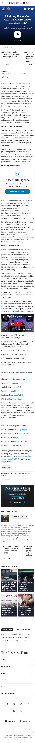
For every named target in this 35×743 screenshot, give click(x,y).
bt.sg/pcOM (17, 437)
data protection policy (28, 732)
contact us (14, 729)
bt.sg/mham (13, 383)
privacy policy (26, 729)
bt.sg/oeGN (11, 391)
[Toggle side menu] (2, 2)
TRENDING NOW (8, 567)
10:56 (30, 64)
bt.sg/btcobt (22, 430)
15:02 (7, 64)
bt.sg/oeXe (18, 387)
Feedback (6, 480)
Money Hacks (6, 467)
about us (7, 729)
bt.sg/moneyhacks (15, 399)
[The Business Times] (15, 3)
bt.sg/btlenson (16, 445)
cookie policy (17, 732)
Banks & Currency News (23, 629)
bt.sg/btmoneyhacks (16, 379)
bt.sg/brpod (25, 441)
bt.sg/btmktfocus (23, 433)
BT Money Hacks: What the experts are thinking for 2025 (11, 54)
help (20, 729)
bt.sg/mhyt (18, 395)
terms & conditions (6, 732)
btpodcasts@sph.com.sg (23, 311)
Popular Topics (7, 629)
